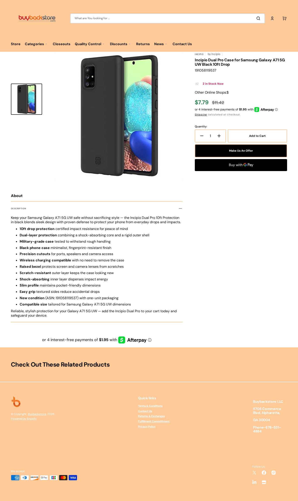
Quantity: (201, 126)
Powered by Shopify (24, 418)
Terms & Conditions (150, 406)
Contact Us (145, 411)
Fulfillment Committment (154, 421)
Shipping (201, 114)
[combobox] (167, 18)
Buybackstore (37, 414)
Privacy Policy (147, 426)
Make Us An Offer (241, 151)
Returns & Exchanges (151, 416)
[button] (272, 18)
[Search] (259, 18)
